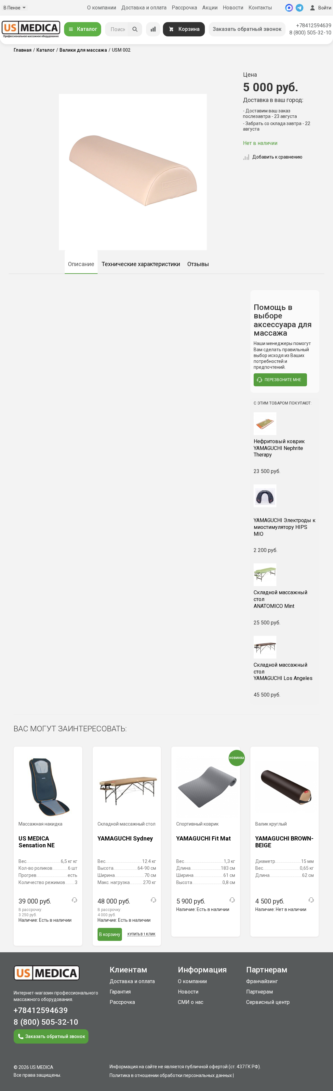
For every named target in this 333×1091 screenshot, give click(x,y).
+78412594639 (313, 25)
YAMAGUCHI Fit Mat (203, 838)
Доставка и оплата (143, 8)
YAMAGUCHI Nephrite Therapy (279, 448)
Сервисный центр (268, 1002)
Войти (324, 7)
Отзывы (198, 264)
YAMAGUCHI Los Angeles (283, 672)
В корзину (109, 934)
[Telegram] (299, 8)
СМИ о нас (190, 1002)
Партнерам (259, 992)
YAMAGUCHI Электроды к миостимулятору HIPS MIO (284, 527)
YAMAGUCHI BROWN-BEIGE (284, 842)
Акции (210, 8)
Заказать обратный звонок (247, 29)
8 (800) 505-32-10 (310, 33)
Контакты (260, 8)
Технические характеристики (140, 264)
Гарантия (120, 992)
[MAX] (289, 8)
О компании (101, 8)
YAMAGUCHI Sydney (125, 838)
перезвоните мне (283, 380)
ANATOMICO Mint (280, 599)
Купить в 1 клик (141, 934)
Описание (81, 264)
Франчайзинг (262, 981)
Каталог (87, 29)
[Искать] (135, 29)
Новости (233, 8)
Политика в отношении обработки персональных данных (171, 1075)
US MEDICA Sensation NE (37, 842)
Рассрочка (184, 8)
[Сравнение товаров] (153, 29)
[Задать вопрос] (74, 900)
